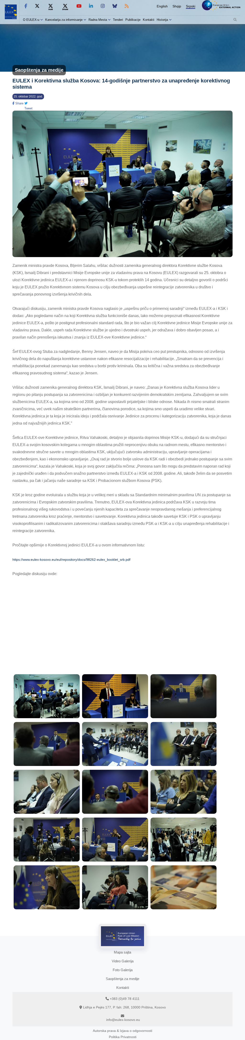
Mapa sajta (122, 952)
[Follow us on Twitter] (37, 6)
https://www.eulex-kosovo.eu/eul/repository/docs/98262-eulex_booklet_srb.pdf (71, 559)
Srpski (190, 6)
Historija (162, 20)
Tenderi (118, 20)
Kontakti (148, 20)
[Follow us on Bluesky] (114, 6)
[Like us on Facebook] (25, 6)
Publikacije (132, 20)
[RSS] (127, 6)
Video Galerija (123, 961)
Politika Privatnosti (122, 1037)
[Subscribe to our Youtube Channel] (78, 6)
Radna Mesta (98, 20)
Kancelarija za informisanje (64, 20)
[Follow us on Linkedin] (91, 6)
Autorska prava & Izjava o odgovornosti (122, 1031)
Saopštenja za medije (122, 979)
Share (18, 103)
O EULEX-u (31, 20)
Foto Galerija (123, 970)
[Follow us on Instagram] (103, 6)
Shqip (177, 6)
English (162, 6)
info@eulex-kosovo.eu (123, 1020)
